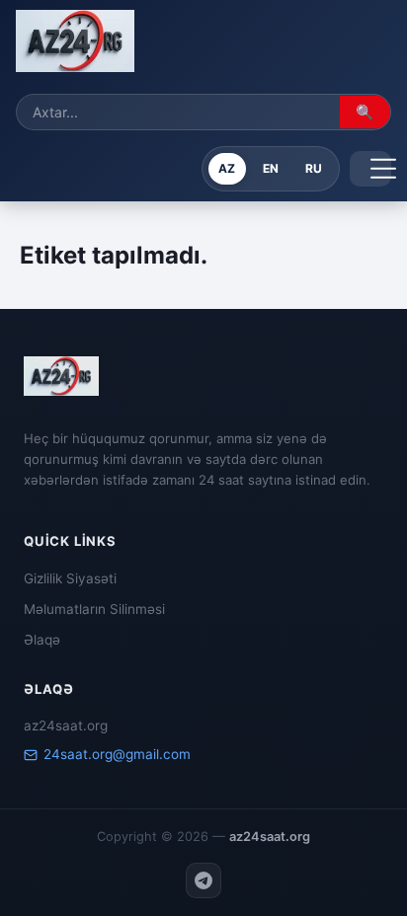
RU (313, 168)
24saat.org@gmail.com (117, 754)
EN (271, 168)
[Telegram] (203, 880)
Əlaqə (42, 640)
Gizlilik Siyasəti (70, 578)
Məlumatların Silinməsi (94, 609)
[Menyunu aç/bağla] (370, 169)
